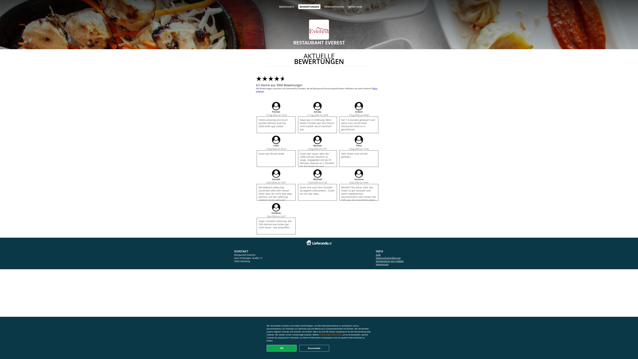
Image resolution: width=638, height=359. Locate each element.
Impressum (355, 6)
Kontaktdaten (334, 6)
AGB (378, 254)
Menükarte (286, 6)
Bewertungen (309, 6)
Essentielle (314, 348)
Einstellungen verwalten (330, 334)
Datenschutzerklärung (388, 258)
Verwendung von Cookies (390, 261)
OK (281, 348)
